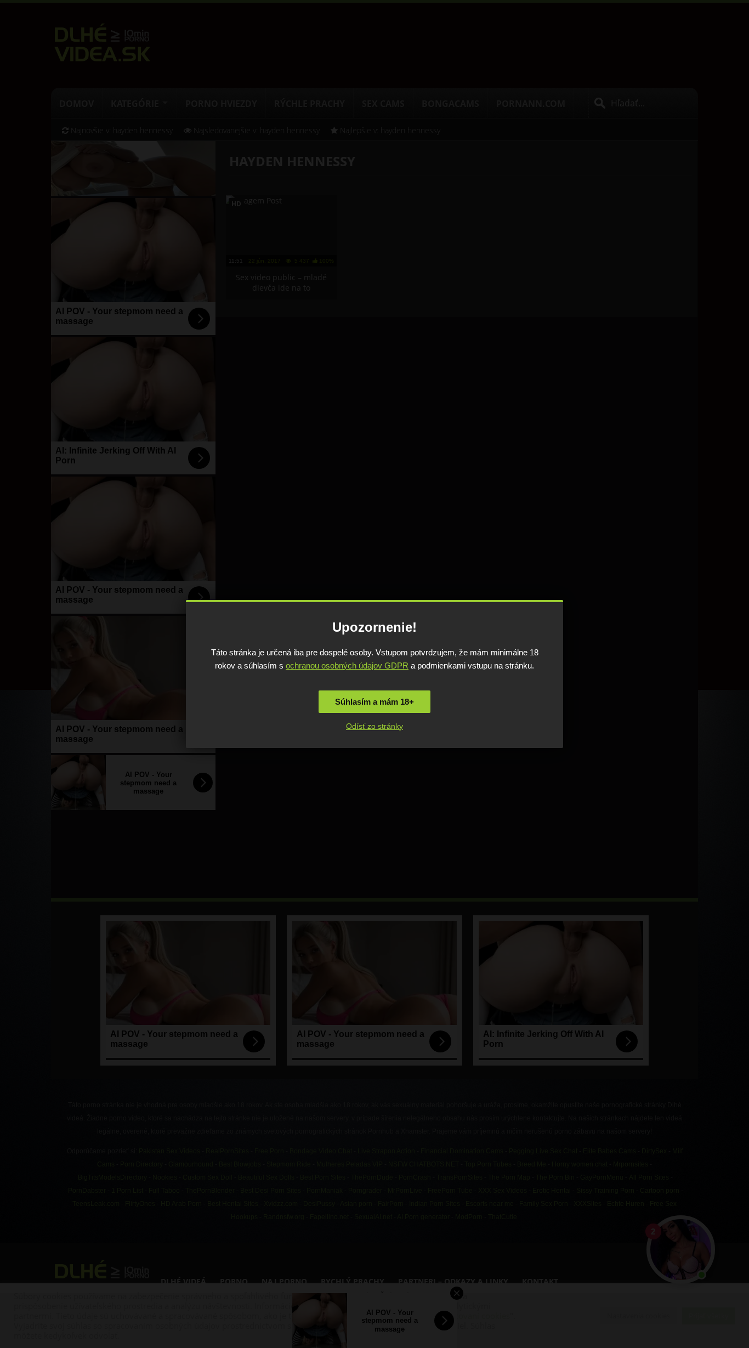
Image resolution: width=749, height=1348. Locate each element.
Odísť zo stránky (374, 726)
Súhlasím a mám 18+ (374, 701)
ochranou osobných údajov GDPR (347, 665)
